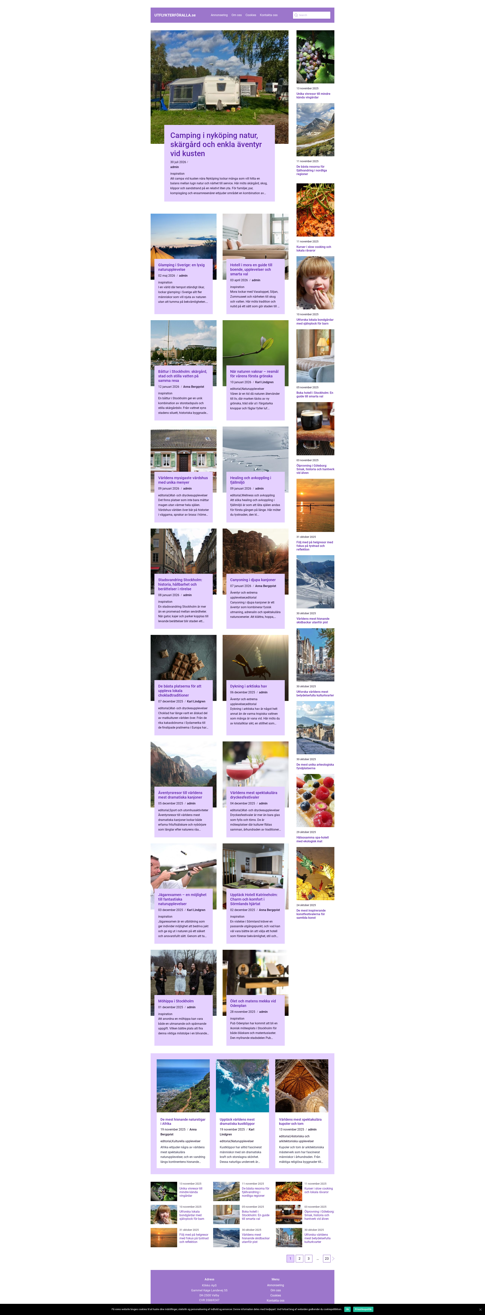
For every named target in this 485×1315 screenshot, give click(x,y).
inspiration (177, 173)
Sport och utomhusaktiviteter (189, 810)
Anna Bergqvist (193, 387)
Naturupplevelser (253, 389)
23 (327, 1259)
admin (174, 167)
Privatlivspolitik (363, 1309)
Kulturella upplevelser (186, 1141)
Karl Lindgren (264, 382)
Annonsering (219, 15)
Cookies (251, 15)
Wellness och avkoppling (258, 495)
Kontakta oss (269, 15)
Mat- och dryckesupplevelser (188, 495)
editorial (235, 389)
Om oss (237, 15)
